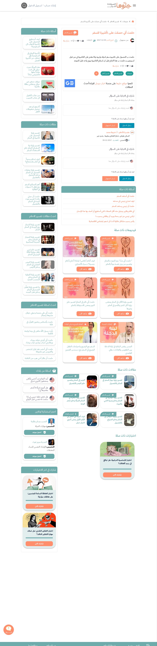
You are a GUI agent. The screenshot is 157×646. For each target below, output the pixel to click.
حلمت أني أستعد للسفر (125, 196)
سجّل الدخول (126, 125)
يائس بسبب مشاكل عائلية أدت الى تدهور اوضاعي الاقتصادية (111, 221)
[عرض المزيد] (96, 73)
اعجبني (122, 140)
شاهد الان (120, 269)
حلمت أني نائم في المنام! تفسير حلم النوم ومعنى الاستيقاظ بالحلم (81, 303)
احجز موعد (37, 432)
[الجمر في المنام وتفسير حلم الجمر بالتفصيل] (92, 382)
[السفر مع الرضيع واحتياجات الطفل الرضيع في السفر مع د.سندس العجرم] (80, 332)
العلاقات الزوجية (107, 324)
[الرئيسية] (132, 21)
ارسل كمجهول (110, 125)
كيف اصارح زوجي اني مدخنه (123, 201)
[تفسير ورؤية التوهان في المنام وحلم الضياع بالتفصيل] (129, 419)
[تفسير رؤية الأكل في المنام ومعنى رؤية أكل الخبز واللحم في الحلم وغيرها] (117, 287)
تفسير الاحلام (114, 21)
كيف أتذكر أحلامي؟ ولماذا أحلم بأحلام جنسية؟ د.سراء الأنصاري (80, 262)
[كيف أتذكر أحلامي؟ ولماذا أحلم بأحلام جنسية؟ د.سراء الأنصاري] (80, 246)
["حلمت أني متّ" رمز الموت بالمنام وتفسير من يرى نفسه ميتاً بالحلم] (117, 246)
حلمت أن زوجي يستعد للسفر (123, 206)
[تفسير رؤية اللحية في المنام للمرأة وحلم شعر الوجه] (92, 400)
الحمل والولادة (69, 414)
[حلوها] (134, 5)
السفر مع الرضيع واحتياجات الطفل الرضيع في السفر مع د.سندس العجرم (80, 348)
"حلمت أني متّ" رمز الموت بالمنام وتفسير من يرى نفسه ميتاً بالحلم (118, 262)
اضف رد (115, 140)
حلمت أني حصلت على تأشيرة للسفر (94, 21)
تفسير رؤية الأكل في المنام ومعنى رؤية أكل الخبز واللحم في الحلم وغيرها (118, 305)
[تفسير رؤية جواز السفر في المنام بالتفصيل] (129, 382)
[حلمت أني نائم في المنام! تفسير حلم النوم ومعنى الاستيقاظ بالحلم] (80, 287)
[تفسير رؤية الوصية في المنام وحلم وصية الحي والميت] (129, 400)
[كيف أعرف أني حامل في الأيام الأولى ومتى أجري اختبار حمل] (92, 419)
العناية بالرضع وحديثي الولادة (74, 324)
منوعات (125, 21)
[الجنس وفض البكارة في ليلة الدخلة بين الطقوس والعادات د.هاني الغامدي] (117, 332)
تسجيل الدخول (35, 5)
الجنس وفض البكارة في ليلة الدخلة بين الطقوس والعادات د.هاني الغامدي (118, 350)
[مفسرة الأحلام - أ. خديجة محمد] (132, 132)
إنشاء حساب (50, 5)
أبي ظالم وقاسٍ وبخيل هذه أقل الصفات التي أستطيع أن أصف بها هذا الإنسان (105, 211)
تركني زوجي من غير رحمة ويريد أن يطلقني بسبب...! (115, 216)
